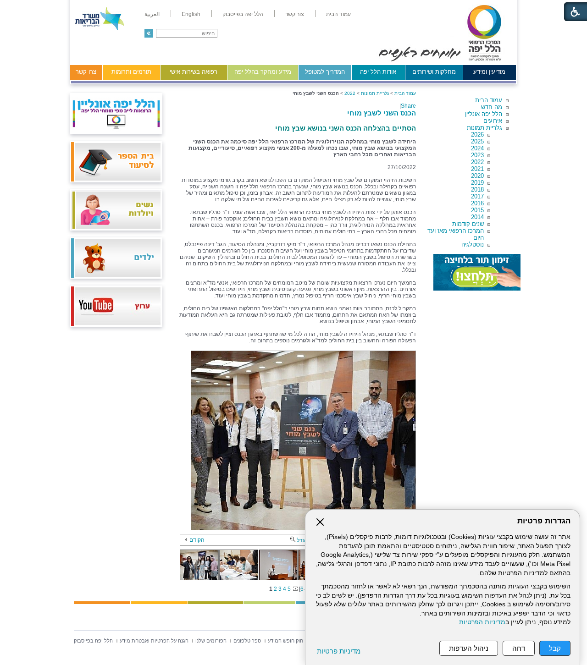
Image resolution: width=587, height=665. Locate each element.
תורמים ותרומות (131, 71)
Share (408, 106)
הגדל (303, 540)
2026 (477, 134)
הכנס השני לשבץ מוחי (381, 113)
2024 (477, 148)
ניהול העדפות (468, 648)
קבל (555, 648)
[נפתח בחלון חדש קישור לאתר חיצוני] (477, 272)
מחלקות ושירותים (434, 71)
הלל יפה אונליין (483, 113)
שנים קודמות (468, 223)
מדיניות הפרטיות (482, 622)
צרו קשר (86, 71)
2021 (477, 168)
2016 (477, 203)
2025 (477, 141)
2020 (477, 175)
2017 (477, 196)
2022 (477, 162)
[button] (148, 33)
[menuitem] (338, 14)
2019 (477, 182)
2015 (477, 210)
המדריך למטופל (325, 71)
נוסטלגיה (472, 244)
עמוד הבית (488, 100)
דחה (518, 648)
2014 (477, 217)
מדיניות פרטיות (338, 651)
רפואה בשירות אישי (193, 71)
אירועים (492, 120)
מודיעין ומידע (489, 71)
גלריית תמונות (484, 127)
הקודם (197, 540)
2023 (477, 155)
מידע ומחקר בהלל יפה (262, 71)
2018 (477, 189)
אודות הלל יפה (378, 71)
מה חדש (491, 107)
